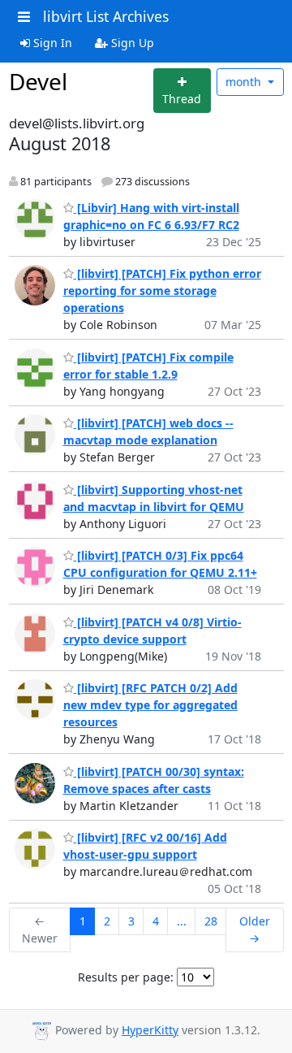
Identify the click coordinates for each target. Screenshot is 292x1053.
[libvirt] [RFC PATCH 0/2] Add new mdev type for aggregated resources (150, 705)
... (182, 921)
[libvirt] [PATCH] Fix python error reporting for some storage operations (162, 290)
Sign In (51, 42)
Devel (38, 81)
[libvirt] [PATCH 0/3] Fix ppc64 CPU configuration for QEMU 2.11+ (160, 564)
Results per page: (126, 977)
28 (210, 921)
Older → (254, 929)
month (244, 81)
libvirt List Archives (106, 16)
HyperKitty (150, 1030)
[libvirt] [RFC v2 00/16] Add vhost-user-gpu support (145, 846)
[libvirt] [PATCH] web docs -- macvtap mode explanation (148, 431)
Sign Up (131, 42)
